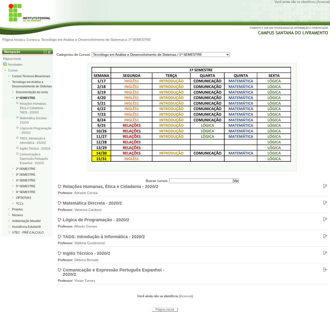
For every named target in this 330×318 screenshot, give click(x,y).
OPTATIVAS (23, 198)
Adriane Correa (86, 193)
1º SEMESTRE (139, 39)
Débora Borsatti (86, 260)
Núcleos (17, 215)
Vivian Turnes (84, 281)
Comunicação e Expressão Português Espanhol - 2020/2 (113, 272)
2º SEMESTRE (25, 169)
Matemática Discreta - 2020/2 (92, 203)
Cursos (31, 39)
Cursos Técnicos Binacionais (31, 76)
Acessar (323, 2)
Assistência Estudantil (26, 226)
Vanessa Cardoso (87, 210)
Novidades (15, 64)
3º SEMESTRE (25, 174)
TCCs (19, 203)
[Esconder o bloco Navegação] (45, 52)
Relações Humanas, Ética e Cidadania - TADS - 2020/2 (33, 108)
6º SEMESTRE (25, 192)
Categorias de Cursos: (74, 54)
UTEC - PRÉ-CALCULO (27, 232)
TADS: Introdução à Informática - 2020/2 (104, 237)
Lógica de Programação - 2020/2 (96, 220)
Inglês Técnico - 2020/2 (86, 253)
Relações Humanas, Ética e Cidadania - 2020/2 (110, 187)
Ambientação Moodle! (26, 221)
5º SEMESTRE (25, 186)
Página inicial (12, 39)
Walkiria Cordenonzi (89, 243)
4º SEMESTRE (25, 180)
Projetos (17, 209)
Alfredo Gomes (85, 226)
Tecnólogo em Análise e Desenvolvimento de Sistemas (82, 39)
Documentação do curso (32, 92)
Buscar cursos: (157, 181)
